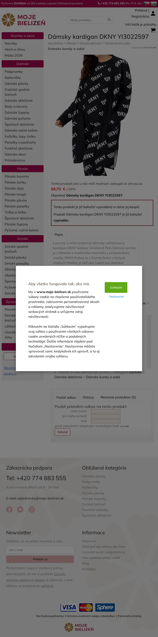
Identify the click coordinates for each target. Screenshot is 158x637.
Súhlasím (116, 287)
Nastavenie (116, 296)
